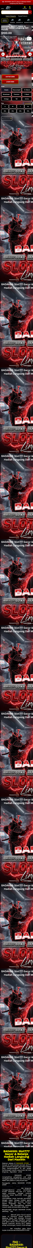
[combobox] (14, 12)
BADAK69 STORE (22, 1163)
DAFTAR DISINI (10, 76)
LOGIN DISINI (10, 82)
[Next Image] (30, 54)
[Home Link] (11, 8)
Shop (2, 8)
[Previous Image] (3, 54)
